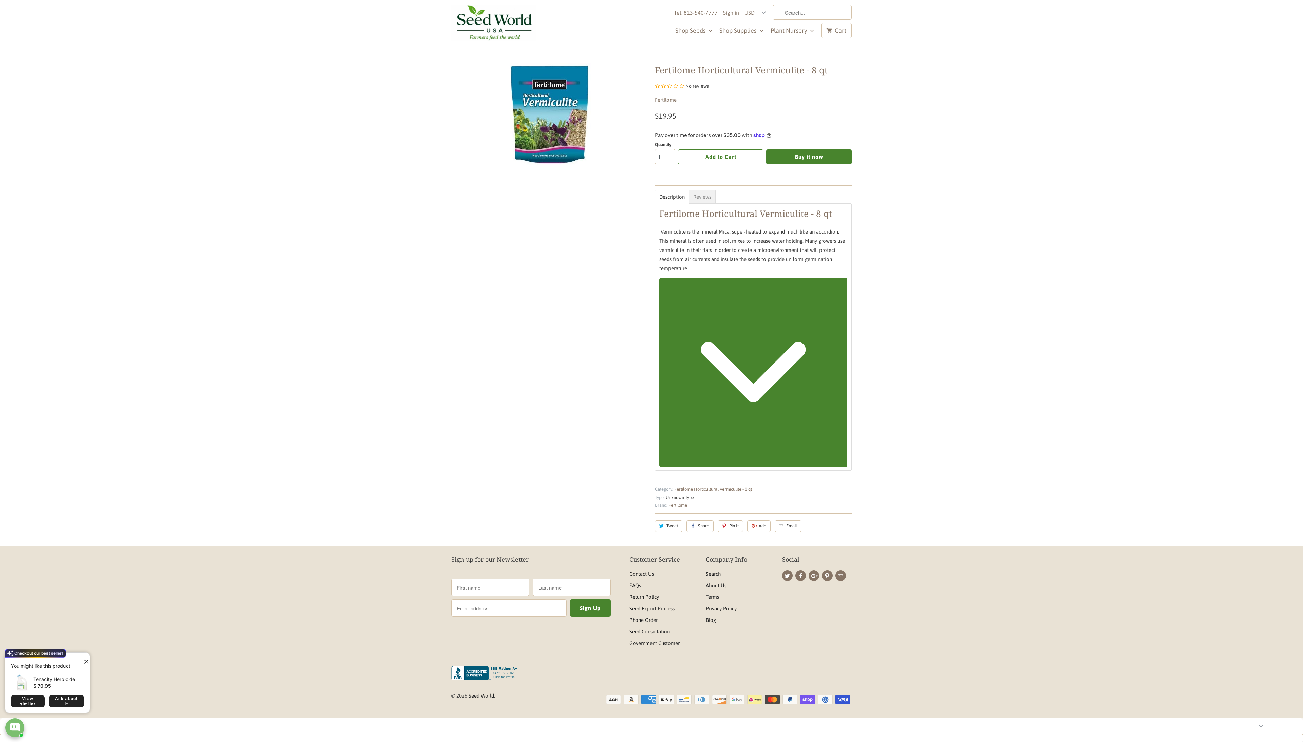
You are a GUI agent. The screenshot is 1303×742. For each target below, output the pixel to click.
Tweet (672, 525)
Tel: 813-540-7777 (696, 13)
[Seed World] (493, 24)
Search (713, 574)
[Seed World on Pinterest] (827, 575)
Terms (712, 597)
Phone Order (643, 620)
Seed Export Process (652, 608)
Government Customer (654, 643)
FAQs (635, 585)
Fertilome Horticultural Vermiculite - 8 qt (713, 489)
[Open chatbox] (14, 727)
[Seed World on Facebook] (800, 575)
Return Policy (644, 597)
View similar (28, 701)
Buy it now (809, 157)
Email (791, 525)
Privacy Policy (721, 608)
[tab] (672, 197)
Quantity (663, 144)
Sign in (731, 13)
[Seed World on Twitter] (787, 575)
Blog (711, 620)
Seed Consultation (649, 631)
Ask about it (66, 701)
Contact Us (641, 574)
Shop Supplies (738, 30)
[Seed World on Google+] (814, 575)
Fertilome (666, 100)
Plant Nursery (790, 30)
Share (703, 525)
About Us (716, 585)
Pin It (734, 525)
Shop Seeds (691, 30)
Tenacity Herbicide (54, 679)
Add (762, 525)
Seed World (481, 696)
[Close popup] (83, 659)
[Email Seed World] (840, 575)
